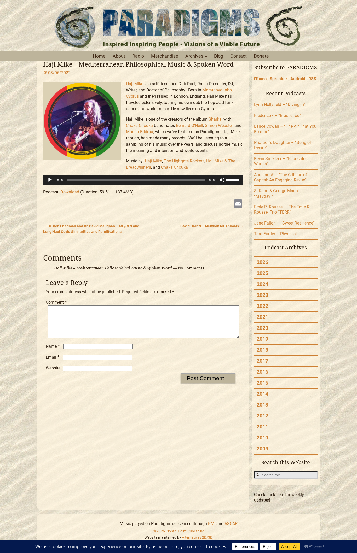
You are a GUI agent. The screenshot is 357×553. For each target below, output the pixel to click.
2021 (262, 317)
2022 (262, 306)
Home (99, 56)
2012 (262, 416)
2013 (262, 405)
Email (52, 357)
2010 (262, 437)
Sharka (215, 119)
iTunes (260, 78)
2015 (262, 383)
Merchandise (164, 56)
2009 (262, 448)
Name (53, 346)
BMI (211, 523)
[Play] (50, 180)
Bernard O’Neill (189, 125)
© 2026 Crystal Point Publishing (178, 531)
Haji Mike (134, 83)
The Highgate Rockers (184, 160)
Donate (261, 56)
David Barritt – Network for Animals (211, 226)
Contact (238, 56)
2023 (262, 295)
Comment (56, 302)
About (119, 56)
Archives (194, 56)
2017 (262, 361)
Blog (218, 56)
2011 (262, 426)
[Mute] (221, 180)
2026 (262, 262)
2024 (262, 284)
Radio (138, 56)
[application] (143, 180)
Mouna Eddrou (139, 131)
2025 (262, 273)
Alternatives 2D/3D (197, 537)
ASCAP (231, 523)
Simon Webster (219, 125)
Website (53, 368)
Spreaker (278, 78)
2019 (262, 339)
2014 (262, 394)
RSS (312, 78)
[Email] (238, 204)
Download (69, 192)
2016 (262, 372)
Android (297, 78)
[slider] (233, 179)
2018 (262, 350)
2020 (262, 328)
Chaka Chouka (139, 125)
